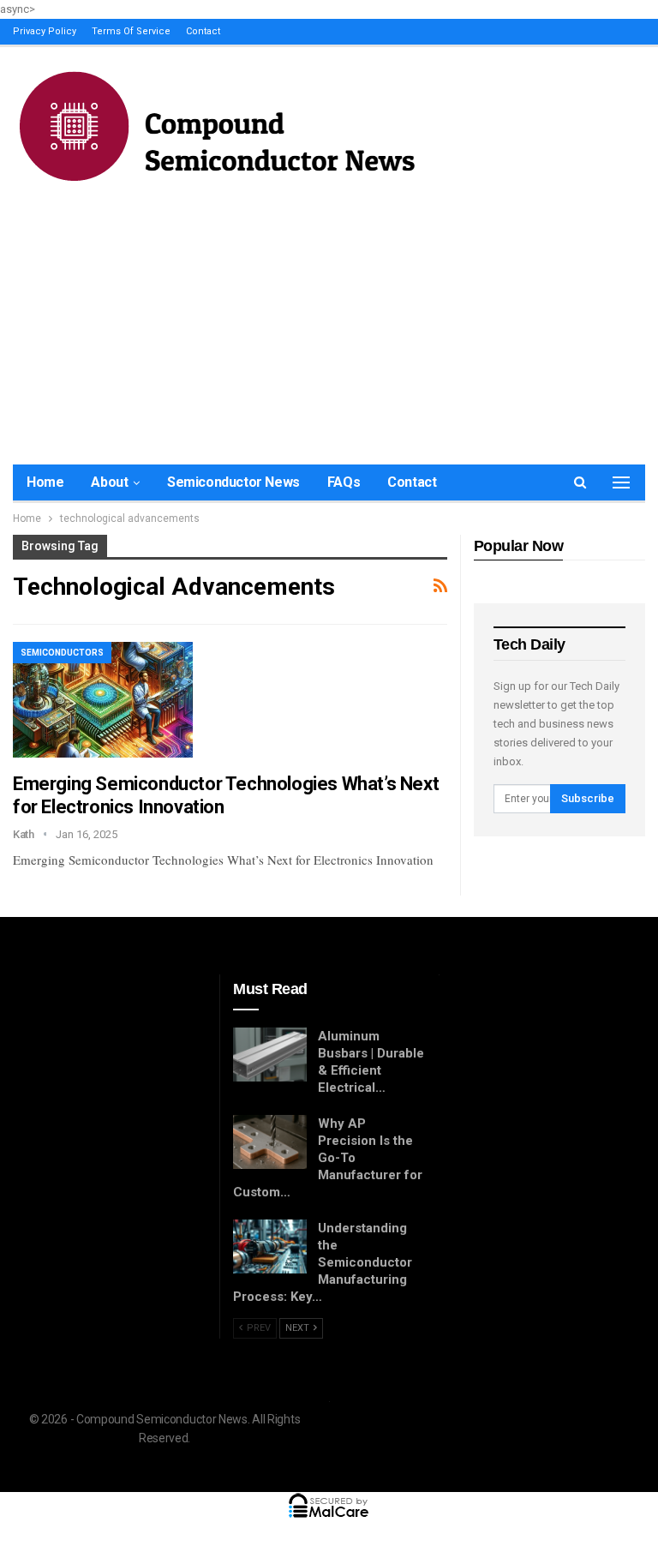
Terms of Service (131, 31)
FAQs (343, 482)
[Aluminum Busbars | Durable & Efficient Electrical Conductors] (270, 1055)
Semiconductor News (233, 482)
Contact (203, 31)
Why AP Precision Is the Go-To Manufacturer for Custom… (327, 1158)
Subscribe (587, 798)
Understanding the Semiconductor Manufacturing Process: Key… (322, 1262)
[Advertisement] (329, 319)
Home (45, 482)
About (109, 482)
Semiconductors (62, 652)
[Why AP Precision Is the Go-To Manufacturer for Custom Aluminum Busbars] (270, 1142)
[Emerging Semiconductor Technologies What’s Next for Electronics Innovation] (103, 699)
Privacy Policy (44, 31)
